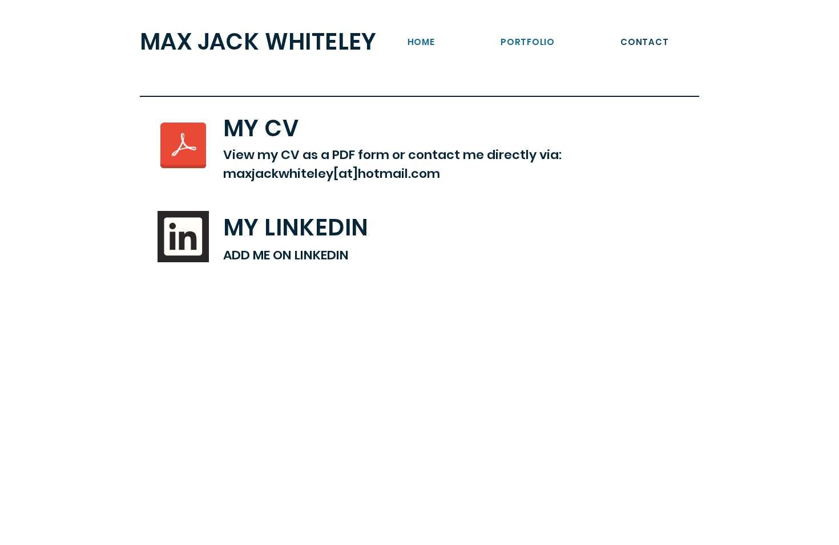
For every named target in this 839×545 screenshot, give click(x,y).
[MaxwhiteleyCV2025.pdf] (183, 146)
